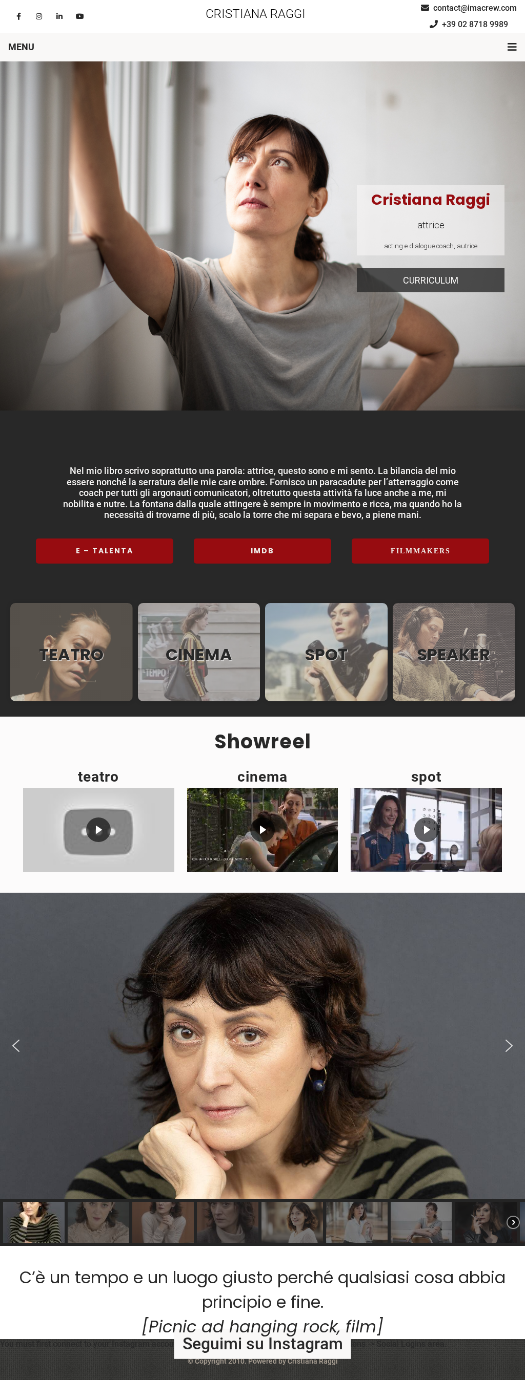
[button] (262, 519)
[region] (262, 236)
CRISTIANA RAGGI (256, 14)
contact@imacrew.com (475, 8)
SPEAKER (453, 654)
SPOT (326, 654)
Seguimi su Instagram (263, 1343)
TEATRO (71, 654)
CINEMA (199, 654)
